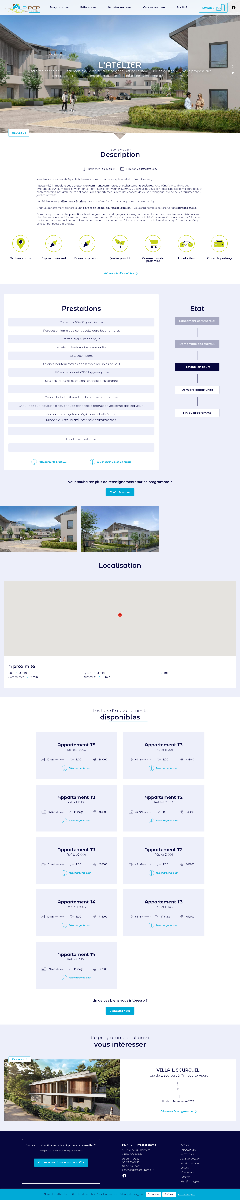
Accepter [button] (153, 1194)
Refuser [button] (169, 1194)
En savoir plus (186, 1194)
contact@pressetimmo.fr (137, 1169)
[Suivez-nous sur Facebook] (233, 7)
